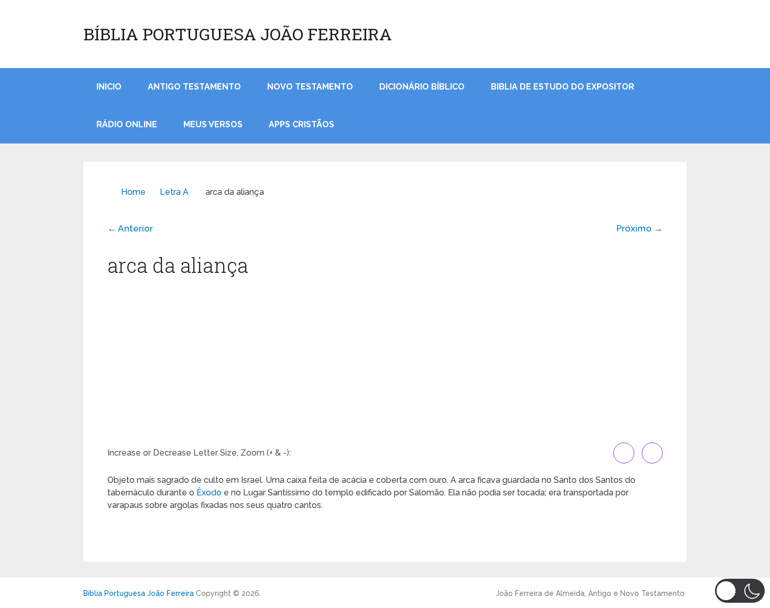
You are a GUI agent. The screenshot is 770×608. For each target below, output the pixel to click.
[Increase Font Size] (623, 453)
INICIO (109, 87)
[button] (740, 591)
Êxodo (209, 493)
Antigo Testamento (194, 87)
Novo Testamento (310, 87)
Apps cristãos (301, 124)
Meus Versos (213, 124)
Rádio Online (126, 124)
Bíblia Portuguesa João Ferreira (237, 34)
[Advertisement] (385, 364)
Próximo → (640, 228)
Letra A (174, 192)
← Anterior (130, 228)
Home (133, 192)
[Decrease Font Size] (652, 453)
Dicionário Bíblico (422, 87)
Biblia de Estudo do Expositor (562, 87)
